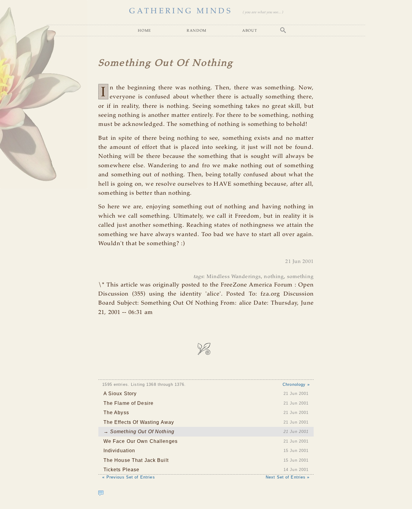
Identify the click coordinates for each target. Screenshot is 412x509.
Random (197, 30)
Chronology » (296, 384)
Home (144, 30)
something (300, 277)
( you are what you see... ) (262, 12)
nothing (274, 277)
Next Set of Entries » (288, 477)
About (249, 30)
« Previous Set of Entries (128, 477)
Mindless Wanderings (234, 277)
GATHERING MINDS (180, 11)
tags (198, 277)
